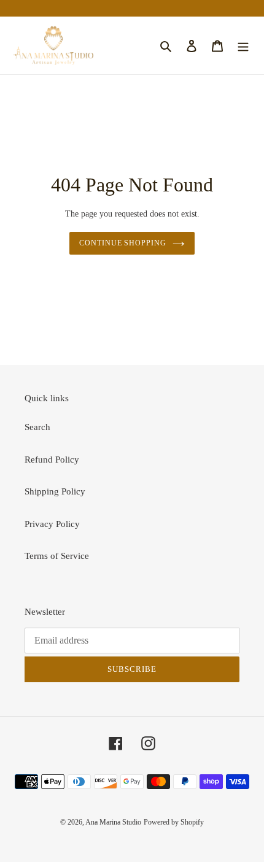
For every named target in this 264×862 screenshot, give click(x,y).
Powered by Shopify (174, 822)
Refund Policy (52, 459)
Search (37, 427)
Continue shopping (123, 243)
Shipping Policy (55, 491)
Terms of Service (57, 556)
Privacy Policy (52, 524)
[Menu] (243, 46)
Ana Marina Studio (113, 822)
